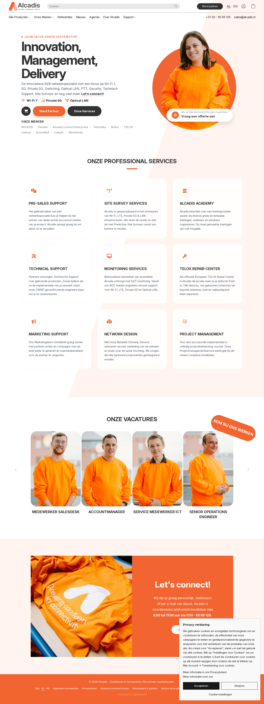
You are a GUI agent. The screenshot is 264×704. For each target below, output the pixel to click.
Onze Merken (43, 17)
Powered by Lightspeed (132, 694)
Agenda (94, 17)
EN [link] (47, 688)
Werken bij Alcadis (170, 688)
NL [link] (43, 688)
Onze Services (84, 111)
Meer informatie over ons (198, 676)
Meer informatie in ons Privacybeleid (204, 672)
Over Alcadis (111, 17)
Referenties (64, 17)
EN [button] (235, 6)
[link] (220, 693)
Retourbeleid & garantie (145, 688)
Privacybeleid (89, 688)
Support (128, 17)
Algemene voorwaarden (65, 688)
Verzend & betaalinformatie (114, 688)
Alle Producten (19, 17)
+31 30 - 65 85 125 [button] (218, 17)
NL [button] (229, 6)
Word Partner (49, 111)
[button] (24, 6)
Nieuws (81, 17)
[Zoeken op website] (176, 6)
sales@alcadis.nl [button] (244, 17)
